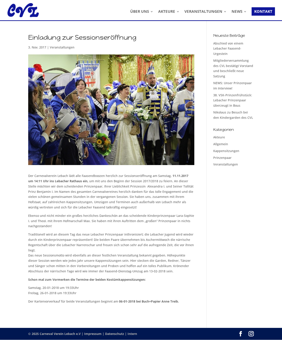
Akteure (219, 137)
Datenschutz (115, 334)
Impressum (93, 334)
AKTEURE (166, 12)
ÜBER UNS (139, 12)
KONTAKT (263, 11)
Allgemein (220, 144)
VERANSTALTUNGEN (203, 12)
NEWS (237, 12)
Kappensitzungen (226, 151)
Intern (132, 334)
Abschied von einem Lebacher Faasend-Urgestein (228, 48)
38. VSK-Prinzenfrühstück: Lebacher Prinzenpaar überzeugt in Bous (232, 100)
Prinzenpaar (222, 158)
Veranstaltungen (62, 47)
